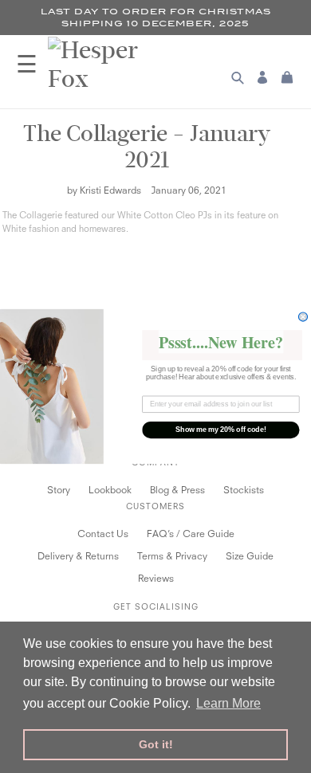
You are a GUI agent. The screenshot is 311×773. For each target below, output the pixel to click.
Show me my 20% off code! (220, 430)
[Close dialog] (302, 316)
